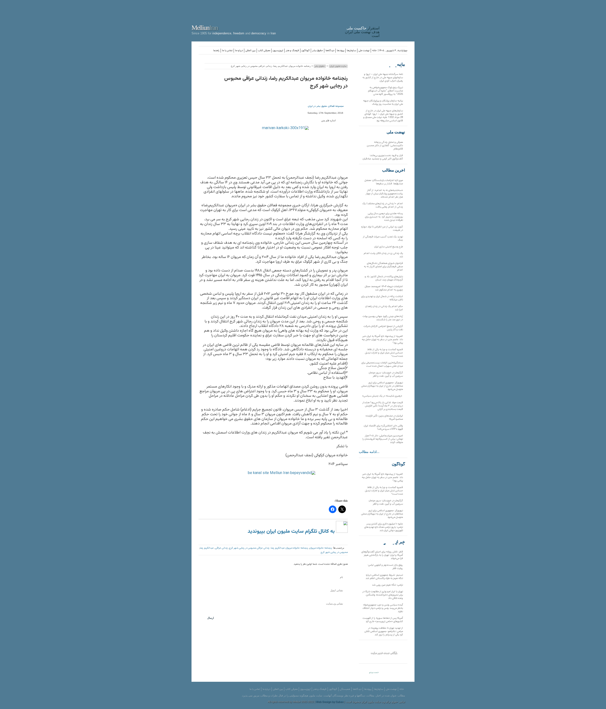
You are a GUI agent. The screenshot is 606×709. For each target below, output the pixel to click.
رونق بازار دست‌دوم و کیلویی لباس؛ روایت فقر (385, 566)
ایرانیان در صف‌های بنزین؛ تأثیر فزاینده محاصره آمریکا (384, 417)
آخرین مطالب (393, 170)
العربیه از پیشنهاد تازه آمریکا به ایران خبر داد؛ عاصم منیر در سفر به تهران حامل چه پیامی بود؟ (382, 339)
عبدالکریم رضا (207, 548)
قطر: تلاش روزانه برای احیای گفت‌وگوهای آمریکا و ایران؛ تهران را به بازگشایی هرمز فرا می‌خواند (382, 555)
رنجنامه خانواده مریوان (320, 548)
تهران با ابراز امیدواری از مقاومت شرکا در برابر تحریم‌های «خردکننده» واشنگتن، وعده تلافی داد (382, 595)
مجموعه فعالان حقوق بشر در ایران (326, 106)
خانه (374, 51)
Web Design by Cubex (329, 702)
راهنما (216, 51)
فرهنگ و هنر (292, 51)
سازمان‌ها (351, 51)
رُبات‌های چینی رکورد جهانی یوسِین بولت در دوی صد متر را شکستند (383, 318)
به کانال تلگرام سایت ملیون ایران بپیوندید (292, 531)
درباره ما (239, 51)
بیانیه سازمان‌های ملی (395, 64)
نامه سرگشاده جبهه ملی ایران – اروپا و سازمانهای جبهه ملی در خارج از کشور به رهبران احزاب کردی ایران (382, 77)
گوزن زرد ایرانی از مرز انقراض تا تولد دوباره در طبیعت (382, 228)
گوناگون (306, 51)
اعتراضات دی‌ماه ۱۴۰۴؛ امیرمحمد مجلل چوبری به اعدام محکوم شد (384, 288)
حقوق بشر (317, 51)
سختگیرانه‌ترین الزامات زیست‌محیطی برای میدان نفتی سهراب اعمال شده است (382, 364)
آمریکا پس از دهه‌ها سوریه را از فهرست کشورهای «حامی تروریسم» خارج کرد (383, 619)
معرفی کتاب (264, 51)
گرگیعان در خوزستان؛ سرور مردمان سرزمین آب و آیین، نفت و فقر (386, 374)
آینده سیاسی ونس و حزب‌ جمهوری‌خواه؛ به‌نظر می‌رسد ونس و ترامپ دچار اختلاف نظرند (383, 608)
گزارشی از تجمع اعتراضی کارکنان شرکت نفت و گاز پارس (383, 328)
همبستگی (345, 689)
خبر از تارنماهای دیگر (393, 542)
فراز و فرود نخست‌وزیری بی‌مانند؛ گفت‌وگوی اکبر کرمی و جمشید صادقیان (383, 157)
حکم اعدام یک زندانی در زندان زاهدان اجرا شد (384, 308)
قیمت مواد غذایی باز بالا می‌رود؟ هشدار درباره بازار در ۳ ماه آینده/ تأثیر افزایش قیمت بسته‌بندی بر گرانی (382, 406)
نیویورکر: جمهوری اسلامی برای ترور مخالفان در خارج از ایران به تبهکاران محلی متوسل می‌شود (382, 386)
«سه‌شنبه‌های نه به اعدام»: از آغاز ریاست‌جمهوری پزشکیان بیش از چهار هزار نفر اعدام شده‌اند (384, 193)
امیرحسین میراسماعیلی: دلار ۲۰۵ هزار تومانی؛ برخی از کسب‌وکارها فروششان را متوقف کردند (382, 439)
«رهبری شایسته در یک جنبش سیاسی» (382, 396)
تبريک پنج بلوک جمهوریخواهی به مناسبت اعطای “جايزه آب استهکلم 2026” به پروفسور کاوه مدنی (385, 91)
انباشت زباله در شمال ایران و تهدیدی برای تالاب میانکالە (382, 298)
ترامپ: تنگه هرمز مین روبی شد (387, 585)
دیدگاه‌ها (329, 51)
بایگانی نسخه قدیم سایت (383, 652)
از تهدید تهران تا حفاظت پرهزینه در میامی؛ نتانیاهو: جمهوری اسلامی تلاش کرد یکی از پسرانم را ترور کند (384, 631)
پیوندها (340, 51)
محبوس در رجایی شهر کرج (334, 552)
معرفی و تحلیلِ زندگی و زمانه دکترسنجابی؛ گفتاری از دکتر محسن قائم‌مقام (385, 145)
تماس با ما (227, 51)
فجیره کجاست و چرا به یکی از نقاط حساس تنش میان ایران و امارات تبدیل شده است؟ (384, 353)
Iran (398, 20)
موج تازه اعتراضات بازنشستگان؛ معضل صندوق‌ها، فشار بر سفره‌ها (384, 182)
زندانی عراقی (221, 548)
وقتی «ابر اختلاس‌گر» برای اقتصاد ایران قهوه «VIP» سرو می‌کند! (383, 427)
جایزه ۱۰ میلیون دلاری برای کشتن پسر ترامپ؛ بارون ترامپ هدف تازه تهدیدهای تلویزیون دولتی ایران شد (383, 527)
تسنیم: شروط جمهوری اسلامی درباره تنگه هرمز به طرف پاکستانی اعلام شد (384, 576)
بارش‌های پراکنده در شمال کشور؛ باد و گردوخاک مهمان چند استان (384, 278)
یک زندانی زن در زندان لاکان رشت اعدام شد (383, 255)
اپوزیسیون (278, 51)
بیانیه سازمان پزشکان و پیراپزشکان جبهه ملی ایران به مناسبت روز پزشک (383, 102)
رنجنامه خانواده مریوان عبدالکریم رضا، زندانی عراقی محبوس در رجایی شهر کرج (286, 82)
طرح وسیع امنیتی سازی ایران (388, 247)
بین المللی (250, 51)
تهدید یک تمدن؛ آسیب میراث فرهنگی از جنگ (383, 238)
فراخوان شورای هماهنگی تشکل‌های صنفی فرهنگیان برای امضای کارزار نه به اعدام (383, 266)
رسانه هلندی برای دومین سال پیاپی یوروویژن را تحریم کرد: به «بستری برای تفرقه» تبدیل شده (384, 217)
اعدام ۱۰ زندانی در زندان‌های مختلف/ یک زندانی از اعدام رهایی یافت (382, 205)
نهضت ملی (364, 51)
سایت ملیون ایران (338, 66)
